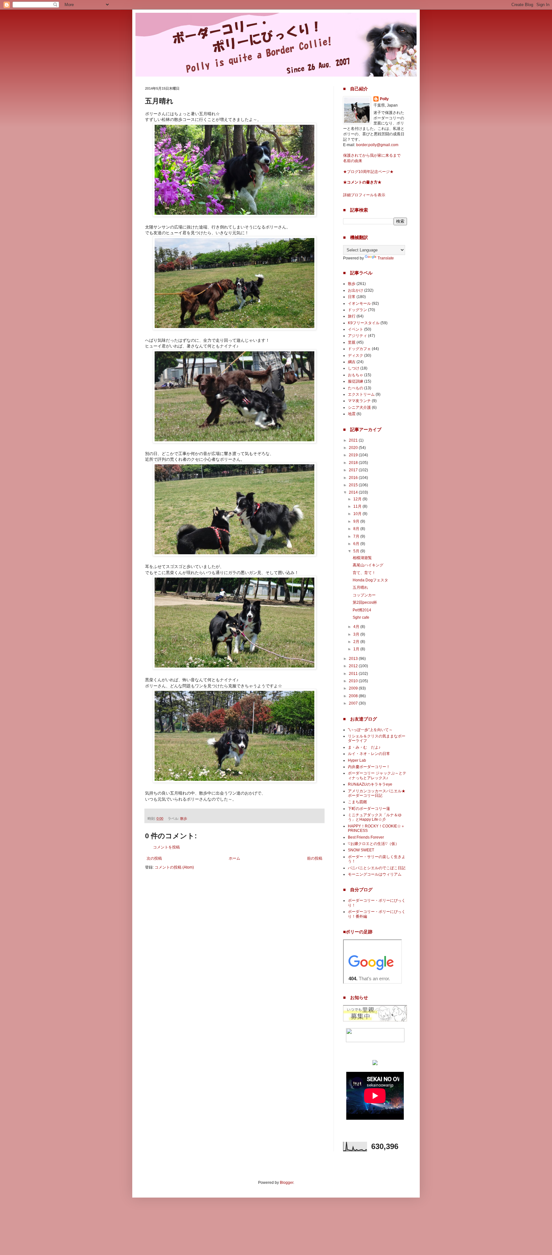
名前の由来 (352, 161)
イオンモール (359, 303)
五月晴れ (360, 587)
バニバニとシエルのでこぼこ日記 (376, 868)
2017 (354, 470)
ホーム (234, 858)
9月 (356, 521)
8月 (356, 529)
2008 (354, 696)
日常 (352, 297)
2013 (354, 658)
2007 (354, 703)
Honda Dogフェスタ (370, 580)
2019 (354, 455)
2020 (354, 447)
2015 (354, 485)
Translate (386, 258)
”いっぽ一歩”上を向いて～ (370, 730)
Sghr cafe (361, 617)
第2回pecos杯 (365, 602)
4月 (356, 626)
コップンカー (364, 595)
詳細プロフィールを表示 (364, 195)
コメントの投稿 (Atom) (174, 867)
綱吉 (352, 362)
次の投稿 (154, 858)
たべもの (355, 388)
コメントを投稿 (166, 847)
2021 (354, 440)
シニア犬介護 (359, 407)
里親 (352, 342)
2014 (354, 492)
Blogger (286, 1182)
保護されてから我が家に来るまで (372, 155)
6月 (356, 544)
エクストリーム (361, 394)
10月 (358, 514)
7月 (356, 536)
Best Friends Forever (366, 837)
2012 (354, 666)
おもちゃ (355, 375)
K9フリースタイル (363, 323)
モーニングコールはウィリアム (375, 874)
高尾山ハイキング (368, 565)
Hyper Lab (357, 760)
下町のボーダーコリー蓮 (369, 808)
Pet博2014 (362, 610)
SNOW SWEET (361, 850)
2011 (354, 673)
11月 (358, 506)
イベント (355, 329)
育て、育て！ (364, 573)
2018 (354, 462)
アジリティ (357, 335)
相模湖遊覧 (362, 558)
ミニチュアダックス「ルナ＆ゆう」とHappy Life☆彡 (375, 817)
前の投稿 (314, 858)
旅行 (352, 316)
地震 (352, 414)
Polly (384, 99)
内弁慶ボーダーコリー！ (369, 767)
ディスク (355, 355)
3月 (356, 634)
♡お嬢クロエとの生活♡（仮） (373, 843)
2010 (354, 681)
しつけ (353, 368)
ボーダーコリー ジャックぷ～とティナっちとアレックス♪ (377, 775)
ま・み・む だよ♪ (364, 747)
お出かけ (355, 290)
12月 (358, 499)
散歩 (183, 818)
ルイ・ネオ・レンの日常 (369, 753)
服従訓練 (355, 381)
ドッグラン (357, 310)
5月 (356, 551)
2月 (356, 641)
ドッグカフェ (359, 349)
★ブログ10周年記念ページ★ (368, 171)
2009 (354, 688)
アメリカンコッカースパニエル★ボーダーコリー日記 (376, 793)
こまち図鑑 (357, 802)
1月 (356, 649)
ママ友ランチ (359, 401)
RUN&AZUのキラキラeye (370, 784)
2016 (354, 477)
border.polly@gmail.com (377, 145)
